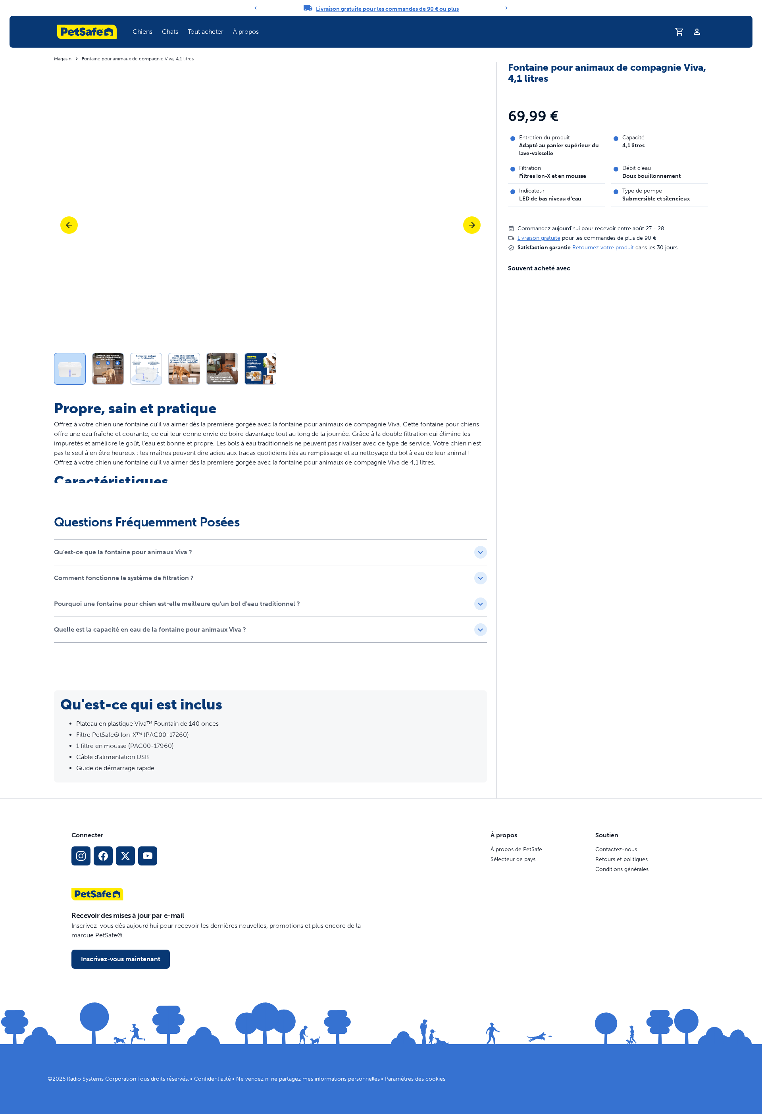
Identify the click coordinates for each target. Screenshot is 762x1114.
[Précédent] (256, 8)
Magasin (62, 59)
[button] (142, 32)
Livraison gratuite (539, 238)
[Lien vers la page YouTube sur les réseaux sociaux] (147, 855)
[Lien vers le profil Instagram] (80, 855)
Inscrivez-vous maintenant (120, 959)
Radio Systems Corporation (101, 1078)
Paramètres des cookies (415, 1078)
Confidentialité (212, 1078)
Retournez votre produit (603, 247)
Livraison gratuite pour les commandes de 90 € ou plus (387, 9)
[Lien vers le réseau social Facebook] (103, 855)
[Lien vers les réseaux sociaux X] (125, 855)
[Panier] (679, 32)
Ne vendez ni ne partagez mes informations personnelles (308, 1078)
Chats (170, 31)
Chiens (142, 31)
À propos (246, 31)
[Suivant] (506, 8)
